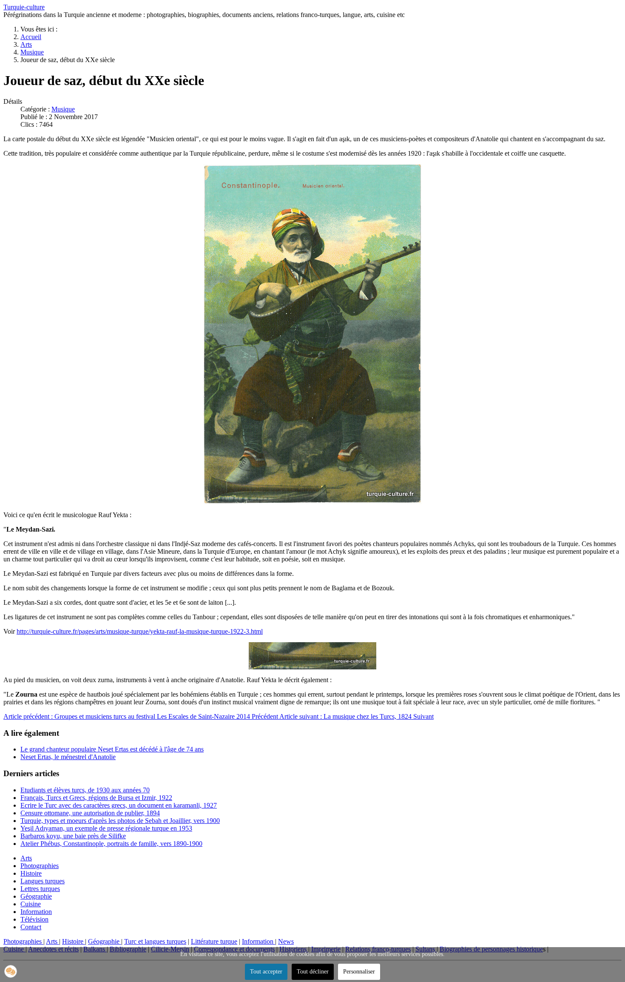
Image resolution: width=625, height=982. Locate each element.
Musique (63, 109)
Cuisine (30, 904)
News (286, 941)
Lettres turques (40, 888)
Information (36, 911)
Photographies (39, 865)
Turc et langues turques (155, 941)
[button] (10, 971)
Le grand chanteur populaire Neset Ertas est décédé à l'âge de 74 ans (112, 749)
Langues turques (42, 881)
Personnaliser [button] (359, 971)
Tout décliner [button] (313, 971)
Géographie (36, 896)
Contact (30, 927)
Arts (26, 858)
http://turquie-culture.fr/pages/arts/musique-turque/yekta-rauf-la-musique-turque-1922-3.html (140, 631)
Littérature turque (214, 941)
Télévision (34, 919)
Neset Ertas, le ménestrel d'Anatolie (68, 756)
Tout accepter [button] (266, 971)
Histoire (31, 873)
